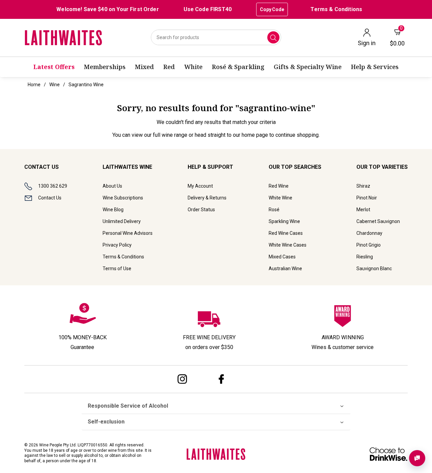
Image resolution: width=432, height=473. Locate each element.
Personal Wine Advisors (128, 233)
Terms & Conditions (336, 9)
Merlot (363, 209)
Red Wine (279, 186)
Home (34, 84)
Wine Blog (113, 209)
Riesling (364, 256)
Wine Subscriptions (123, 197)
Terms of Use (117, 268)
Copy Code (272, 9)
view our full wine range (159, 135)
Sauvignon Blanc (374, 268)
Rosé (274, 209)
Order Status (201, 209)
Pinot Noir (366, 197)
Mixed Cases (282, 256)
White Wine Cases (287, 245)
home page (255, 135)
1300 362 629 (52, 186)
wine (54, 84)
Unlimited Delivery (122, 221)
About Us (112, 186)
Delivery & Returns (207, 197)
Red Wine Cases (286, 233)
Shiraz (363, 186)
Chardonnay (369, 233)
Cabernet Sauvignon (378, 221)
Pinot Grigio (368, 245)
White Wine (280, 197)
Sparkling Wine (284, 221)
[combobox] (216, 37)
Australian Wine (285, 268)
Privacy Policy (117, 245)
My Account (200, 186)
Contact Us (49, 197)
